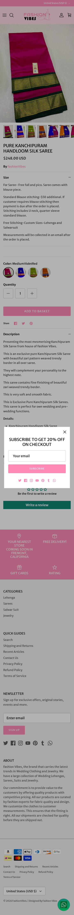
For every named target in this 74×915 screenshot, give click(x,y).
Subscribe (37, 468)
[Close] (64, 431)
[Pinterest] (42, 480)
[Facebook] (25, 480)
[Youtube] (37, 480)
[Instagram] (31, 480)
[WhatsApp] (54, 480)
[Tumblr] (48, 480)
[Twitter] (19, 480)
